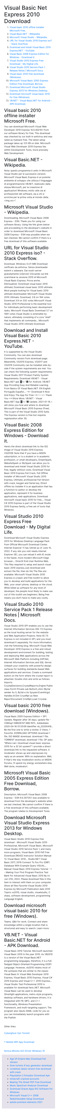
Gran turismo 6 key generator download (31, 1065)
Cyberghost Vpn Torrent (17, 1033)
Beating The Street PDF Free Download (30, 1082)
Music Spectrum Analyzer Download (29, 1085)
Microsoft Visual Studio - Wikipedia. (28, 37)
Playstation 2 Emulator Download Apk (30, 1075)
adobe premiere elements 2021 (26, 1102)
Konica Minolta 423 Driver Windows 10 (24, 1050)
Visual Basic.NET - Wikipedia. (25, 33)
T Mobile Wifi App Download (19, 1042)
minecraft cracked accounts (24, 1078)
